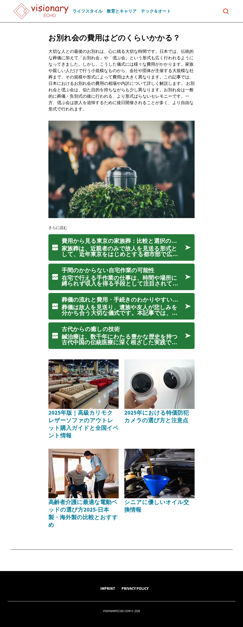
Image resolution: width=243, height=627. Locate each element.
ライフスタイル (88, 11)
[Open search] (226, 11)
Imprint (107, 588)
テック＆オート (156, 11)
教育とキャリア (122, 11)
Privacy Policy (135, 588)
